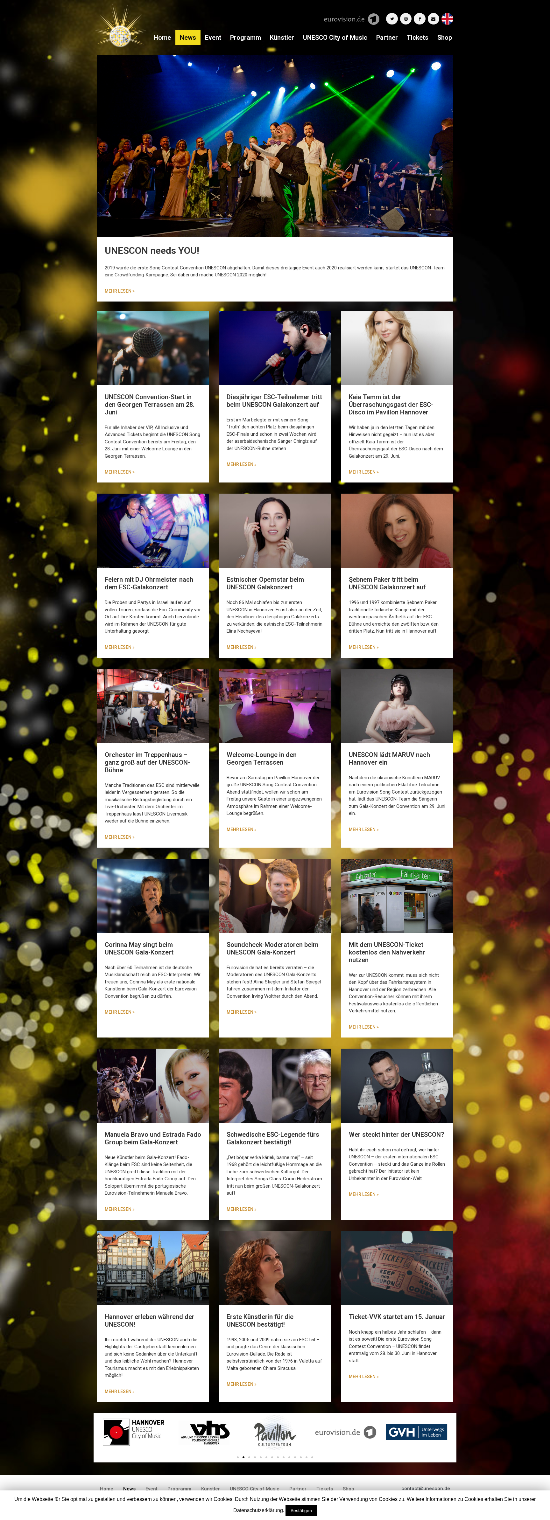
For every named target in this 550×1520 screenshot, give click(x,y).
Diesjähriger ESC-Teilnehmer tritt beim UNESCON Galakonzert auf (274, 400)
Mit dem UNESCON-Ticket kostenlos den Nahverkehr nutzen (387, 952)
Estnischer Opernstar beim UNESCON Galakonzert (265, 583)
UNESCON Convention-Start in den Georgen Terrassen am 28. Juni (149, 404)
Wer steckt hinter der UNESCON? (396, 1134)
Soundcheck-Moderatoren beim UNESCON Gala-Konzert (272, 948)
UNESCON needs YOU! (152, 250)
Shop (444, 37)
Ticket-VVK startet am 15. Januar (397, 1317)
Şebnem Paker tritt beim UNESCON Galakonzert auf (387, 583)
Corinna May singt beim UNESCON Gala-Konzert (139, 948)
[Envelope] (433, 18)
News (188, 37)
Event (213, 37)
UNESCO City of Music (335, 37)
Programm (245, 37)
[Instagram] (406, 18)
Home (162, 37)
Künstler (282, 37)
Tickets (417, 37)
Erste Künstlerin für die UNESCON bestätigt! (260, 1320)
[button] (238, 1457)
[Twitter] (392, 18)
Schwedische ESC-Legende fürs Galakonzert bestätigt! (273, 1138)
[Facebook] (419, 18)
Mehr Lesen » (120, 291)
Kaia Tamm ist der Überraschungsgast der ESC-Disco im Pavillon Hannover (391, 404)
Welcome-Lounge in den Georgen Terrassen (262, 758)
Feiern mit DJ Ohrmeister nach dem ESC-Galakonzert (149, 583)
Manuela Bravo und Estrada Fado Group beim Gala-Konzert (153, 1138)
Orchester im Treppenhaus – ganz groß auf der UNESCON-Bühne (147, 762)
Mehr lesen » (120, 472)
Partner (387, 37)
